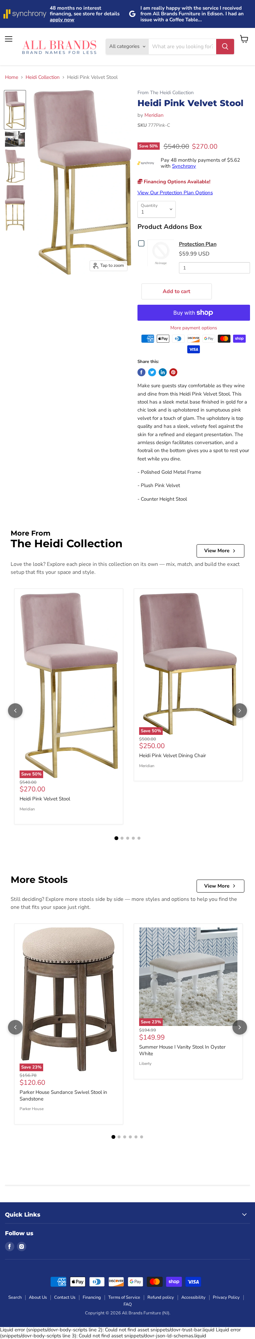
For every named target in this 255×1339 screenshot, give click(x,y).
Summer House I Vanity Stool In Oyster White (182, 1050)
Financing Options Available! (176, 181)
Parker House (31, 1108)
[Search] (225, 46)
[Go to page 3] (127, 838)
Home (11, 77)
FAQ (128, 1304)
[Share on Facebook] (141, 372)
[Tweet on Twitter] (152, 372)
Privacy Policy (226, 1297)
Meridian (154, 115)
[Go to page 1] (116, 838)
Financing (92, 1297)
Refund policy (160, 1297)
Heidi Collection (43, 77)
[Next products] (239, 710)
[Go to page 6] (141, 1136)
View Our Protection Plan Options (175, 192)
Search (15, 1297)
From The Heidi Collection (165, 92)
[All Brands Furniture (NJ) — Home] (59, 46)
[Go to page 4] (133, 838)
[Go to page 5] (138, 838)
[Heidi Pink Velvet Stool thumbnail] (15, 109)
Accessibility (193, 1297)
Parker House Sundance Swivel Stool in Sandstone (63, 1095)
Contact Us (64, 1297)
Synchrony (184, 166)
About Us (38, 1297)
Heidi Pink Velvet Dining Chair (172, 755)
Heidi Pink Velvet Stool (45, 798)
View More (216, 550)
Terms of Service (124, 1297)
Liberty (145, 1063)
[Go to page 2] (122, 838)
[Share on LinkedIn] (163, 372)
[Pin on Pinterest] (173, 372)
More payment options (193, 328)
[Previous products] (15, 710)
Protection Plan (197, 244)
